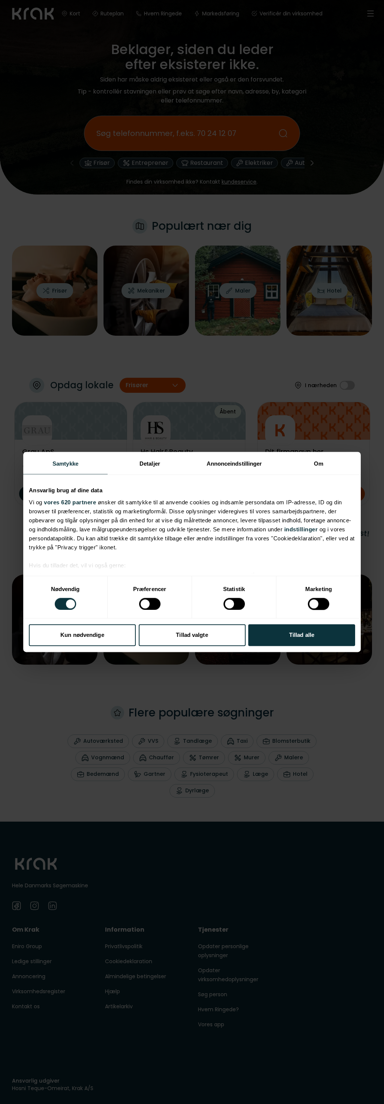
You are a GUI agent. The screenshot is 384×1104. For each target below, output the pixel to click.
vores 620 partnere (70, 502)
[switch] (149, 604)
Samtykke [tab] (65, 463)
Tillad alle (301, 635)
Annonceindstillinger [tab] (234, 463)
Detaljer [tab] (150, 463)
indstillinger (301, 529)
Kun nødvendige (82, 635)
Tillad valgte (192, 635)
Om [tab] (318, 463)
